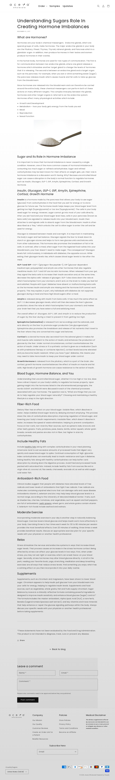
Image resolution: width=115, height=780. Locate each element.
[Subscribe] (75, 751)
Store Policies (64, 720)
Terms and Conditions (68, 728)
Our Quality (37, 724)
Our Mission (37, 720)
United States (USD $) (15, 772)
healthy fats (30, 447)
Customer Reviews (40, 728)
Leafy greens (45, 503)
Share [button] (22, 640)
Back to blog (59, 649)
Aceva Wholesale (90, 775)
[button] (98, 6)
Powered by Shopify (103, 775)
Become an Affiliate (67, 732)
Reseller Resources (40, 739)
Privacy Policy (65, 724)
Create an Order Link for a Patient (42, 733)
